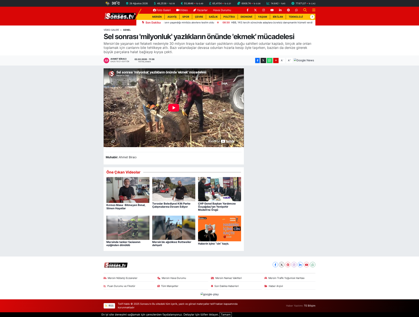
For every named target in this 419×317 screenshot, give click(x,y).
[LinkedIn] (300, 264)
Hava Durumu (222, 10)
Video (184, 10)
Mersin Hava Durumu (174, 278)
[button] (312, 17)
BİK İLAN (278, 16)
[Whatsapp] (312, 264)
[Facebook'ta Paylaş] (257, 60)
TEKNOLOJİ (296, 16)
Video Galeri (111, 29)
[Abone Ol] (304, 60)
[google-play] (209, 294)
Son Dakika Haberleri (226, 286)
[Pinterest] (288, 264)
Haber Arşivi (276, 286)
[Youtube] (306, 264)
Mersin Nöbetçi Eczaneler (122, 278)
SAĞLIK (213, 16)
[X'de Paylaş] (263, 60)
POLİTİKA (229, 16)
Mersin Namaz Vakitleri (228, 278)
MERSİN (157, 16)
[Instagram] (294, 264)
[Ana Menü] (312, 10)
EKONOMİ (246, 16)
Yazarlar (202, 10)
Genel (127, 29)
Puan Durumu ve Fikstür (121, 286)
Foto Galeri (163, 10)
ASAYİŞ (172, 16)
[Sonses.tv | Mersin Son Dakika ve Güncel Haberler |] (120, 15)
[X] (281, 264)
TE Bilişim (309, 305)
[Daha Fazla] (276, 60)
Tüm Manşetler (169, 286)
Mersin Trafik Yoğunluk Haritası (286, 278)
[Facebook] (275, 264)
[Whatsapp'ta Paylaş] (270, 60)
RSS (111, 305)
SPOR (185, 16)
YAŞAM (262, 16)
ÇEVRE (199, 16)
